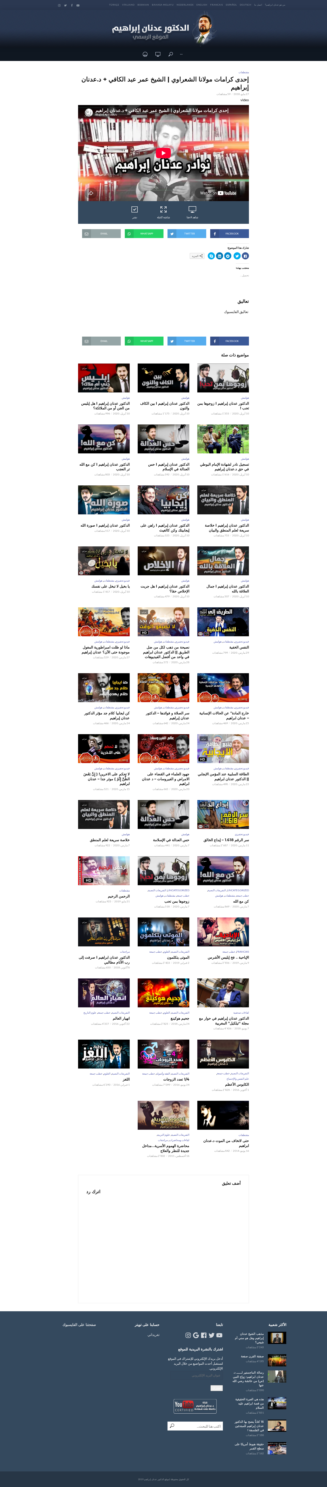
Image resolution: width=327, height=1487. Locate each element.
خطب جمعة (242, 895)
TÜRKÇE (114, 4)
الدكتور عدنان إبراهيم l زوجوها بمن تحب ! (223, 405)
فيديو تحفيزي (122, 580)
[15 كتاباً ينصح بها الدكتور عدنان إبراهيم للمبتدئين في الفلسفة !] (277, 1426)
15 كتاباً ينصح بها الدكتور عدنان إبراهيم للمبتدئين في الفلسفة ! (249, 1426)
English (201, 4)
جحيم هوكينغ (180, 1018)
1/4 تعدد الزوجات (176, 1079)
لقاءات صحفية (241, 1012)
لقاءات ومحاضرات (179, 1140)
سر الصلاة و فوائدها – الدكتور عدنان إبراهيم (167, 715)
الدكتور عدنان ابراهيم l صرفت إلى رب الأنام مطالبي (104, 959)
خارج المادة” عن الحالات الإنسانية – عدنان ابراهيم (224, 715)
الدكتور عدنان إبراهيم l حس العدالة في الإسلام (168, 466)
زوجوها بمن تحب (176, 901)
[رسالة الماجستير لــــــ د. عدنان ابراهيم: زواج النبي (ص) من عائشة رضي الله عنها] (277, 1376)
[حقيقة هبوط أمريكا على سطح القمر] (277, 1448)
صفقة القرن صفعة (252, 1356)
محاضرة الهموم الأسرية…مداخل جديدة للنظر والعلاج (165, 1148)
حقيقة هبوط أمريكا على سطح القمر (249, 1446)
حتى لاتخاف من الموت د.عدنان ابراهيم (226, 1143)
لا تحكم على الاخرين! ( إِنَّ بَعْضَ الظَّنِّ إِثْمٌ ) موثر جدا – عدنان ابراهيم (106, 779)
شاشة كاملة (163, 217)
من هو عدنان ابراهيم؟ (275, 4)
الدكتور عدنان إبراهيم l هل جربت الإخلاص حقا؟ (165, 588)
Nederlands (185, 4)
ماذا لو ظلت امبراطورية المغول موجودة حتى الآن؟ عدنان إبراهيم (106, 649)
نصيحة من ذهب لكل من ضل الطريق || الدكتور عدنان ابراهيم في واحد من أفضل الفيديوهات (166, 652)
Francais (216, 4)
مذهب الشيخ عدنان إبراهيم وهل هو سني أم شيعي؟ (249, 1338)
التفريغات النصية (217, 890)
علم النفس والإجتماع (238, 1078)
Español (231, 4)
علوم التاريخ (89, 1012)
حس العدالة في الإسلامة (171, 840)
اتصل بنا (258, 4)
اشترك (216, 1388)
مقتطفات (243, 72)
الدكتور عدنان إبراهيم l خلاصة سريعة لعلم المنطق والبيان (227, 527)
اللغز (126, 1079)
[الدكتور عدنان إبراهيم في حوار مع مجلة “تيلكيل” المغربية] (223, 992)
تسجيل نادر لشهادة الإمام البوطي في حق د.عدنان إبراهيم (224, 466)
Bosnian (143, 4)
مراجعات (125, 951)
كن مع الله (241, 901)
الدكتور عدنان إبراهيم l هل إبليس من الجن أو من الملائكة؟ (105, 405)
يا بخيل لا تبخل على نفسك (110, 586)
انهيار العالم (121, 1018)
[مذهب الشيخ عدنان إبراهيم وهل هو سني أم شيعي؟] (277, 1338)
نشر (134, 217)
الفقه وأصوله (163, 1073)
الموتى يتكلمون (178, 957)
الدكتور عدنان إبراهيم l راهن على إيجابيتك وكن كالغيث (164, 527)
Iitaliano (128, 4)
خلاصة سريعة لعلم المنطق (110, 840)
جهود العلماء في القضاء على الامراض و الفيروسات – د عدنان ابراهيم (165, 779)
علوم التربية (163, 1134)
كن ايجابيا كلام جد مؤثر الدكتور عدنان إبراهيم (107, 715)
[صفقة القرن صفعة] (277, 1360)
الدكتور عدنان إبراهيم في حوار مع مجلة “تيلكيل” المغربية (224, 1020)
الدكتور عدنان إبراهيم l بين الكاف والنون (164, 405)
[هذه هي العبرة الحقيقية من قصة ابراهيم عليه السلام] (277, 1403)
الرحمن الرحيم (119, 896)
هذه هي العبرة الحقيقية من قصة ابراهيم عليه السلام (249, 1403)
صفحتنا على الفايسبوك (79, 1325)
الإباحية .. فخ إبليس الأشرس (228, 957)
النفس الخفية (239, 647)
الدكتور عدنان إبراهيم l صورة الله (105, 525)
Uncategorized (238, 890)
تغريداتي (153, 1334)
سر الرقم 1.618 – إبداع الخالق (226, 840)
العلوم (166, 951)
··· (181, 54)
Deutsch (245, 4)
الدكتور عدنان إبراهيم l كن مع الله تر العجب (104, 466)
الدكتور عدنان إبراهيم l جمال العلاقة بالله (227, 588)
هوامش (245, 397)
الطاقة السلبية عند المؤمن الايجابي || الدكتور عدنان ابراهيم (223, 776)
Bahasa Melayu (163, 4)
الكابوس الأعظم (237, 1084)
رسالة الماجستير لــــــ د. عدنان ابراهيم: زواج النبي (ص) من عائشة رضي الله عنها (248, 1379)
